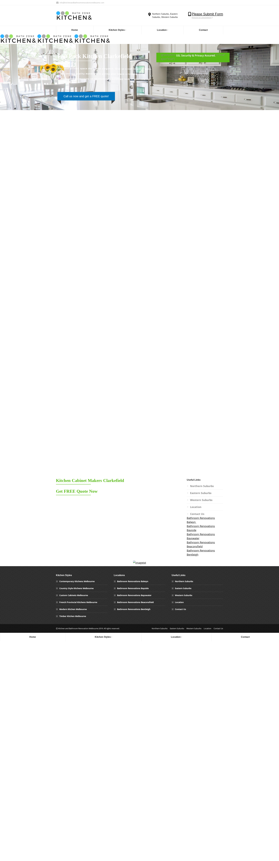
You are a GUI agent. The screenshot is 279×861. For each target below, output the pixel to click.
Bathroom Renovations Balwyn (133, 581)
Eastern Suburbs (200, 493)
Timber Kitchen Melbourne (72, 616)
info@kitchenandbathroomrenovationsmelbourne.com (82, 3)
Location (195, 507)
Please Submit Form (207, 14)
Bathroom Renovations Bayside (133, 588)
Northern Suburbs (202, 486)
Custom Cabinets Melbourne (73, 595)
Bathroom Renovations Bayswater (134, 595)
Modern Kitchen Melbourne (73, 609)
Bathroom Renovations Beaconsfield (135, 602)
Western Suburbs (201, 500)
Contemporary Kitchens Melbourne (77, 581)
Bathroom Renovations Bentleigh (133, 609)
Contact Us (197, 514)
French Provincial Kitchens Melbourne (78, 602)
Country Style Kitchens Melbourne (76, 588)
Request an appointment (202, 18)
